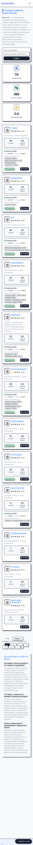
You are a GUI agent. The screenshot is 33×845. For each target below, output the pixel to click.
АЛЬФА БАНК (16, 178)
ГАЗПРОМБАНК (17, 421)
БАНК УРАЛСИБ (17, 488)
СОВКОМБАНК (17, 263)
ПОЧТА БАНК (16, 455)
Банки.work (7, 3)
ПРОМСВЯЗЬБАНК (19, 533)
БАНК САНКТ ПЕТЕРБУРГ (16, 601)
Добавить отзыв (24, 841)
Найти (17, 58)
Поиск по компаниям (10, 50)
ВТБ (12, 217)
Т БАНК (14, 128)
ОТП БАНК (15, 567)
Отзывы (25, 169)
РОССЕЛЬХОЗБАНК (19, 369)
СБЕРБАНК (15, 315)
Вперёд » (17, 638)
